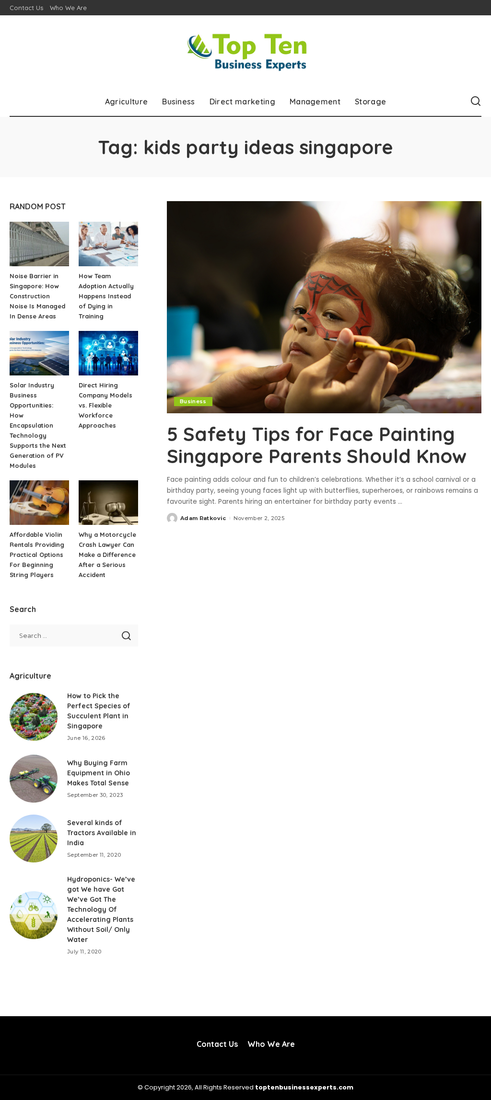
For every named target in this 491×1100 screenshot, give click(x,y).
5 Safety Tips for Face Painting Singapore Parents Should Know (317, 445)
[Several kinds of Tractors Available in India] (34, 838)
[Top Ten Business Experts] (245, 51)
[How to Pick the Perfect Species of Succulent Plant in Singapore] (34, 717)
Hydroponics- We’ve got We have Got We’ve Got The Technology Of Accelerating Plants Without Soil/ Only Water (101, 909)
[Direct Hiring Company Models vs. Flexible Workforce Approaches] (108, 353)
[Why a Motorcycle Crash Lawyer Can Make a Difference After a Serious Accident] (108, 502)
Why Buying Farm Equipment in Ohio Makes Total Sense (98, 773)
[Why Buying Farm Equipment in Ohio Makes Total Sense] (34, 779)
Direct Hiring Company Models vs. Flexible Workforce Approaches (105, 405)
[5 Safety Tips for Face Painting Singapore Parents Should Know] (324, 307)
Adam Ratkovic (203, 518)
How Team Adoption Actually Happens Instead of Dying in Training (106, 296)
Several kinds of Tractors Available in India (101, 832)
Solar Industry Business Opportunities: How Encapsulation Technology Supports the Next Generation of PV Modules (38, 425)
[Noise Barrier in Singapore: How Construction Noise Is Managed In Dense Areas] (39, 244)
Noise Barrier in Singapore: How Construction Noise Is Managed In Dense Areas (37, 296)
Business (193, 401)
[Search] (475, 101)
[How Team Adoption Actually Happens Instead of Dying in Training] (108, 244)
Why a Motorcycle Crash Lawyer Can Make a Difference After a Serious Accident (107, 554)
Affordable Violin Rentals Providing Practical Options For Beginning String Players (37, 554)
